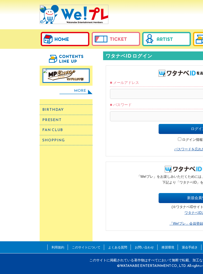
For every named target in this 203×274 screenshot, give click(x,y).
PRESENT (52, 120)
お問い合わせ (144, 247)
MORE (80, 90)
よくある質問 (117, 247)
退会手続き (190, 247)
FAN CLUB (52, 130)
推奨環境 (168, 247)
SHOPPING (53, 140)
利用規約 (58, 247)
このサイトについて (86, 247)
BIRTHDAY (53, 109)
